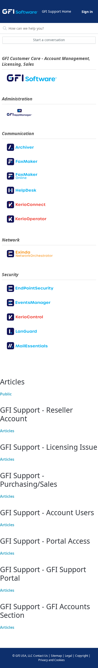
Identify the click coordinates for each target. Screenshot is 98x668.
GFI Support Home (56, 11)
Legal (68, 656)
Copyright (81, 656)
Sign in (87, 11)
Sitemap (56, 656)
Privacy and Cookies (51, 660)
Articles (7, 430)
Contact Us (40, 656)
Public (6, 394)
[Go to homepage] (20, 11)
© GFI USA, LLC (22, 656)
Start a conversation (49, 40)
